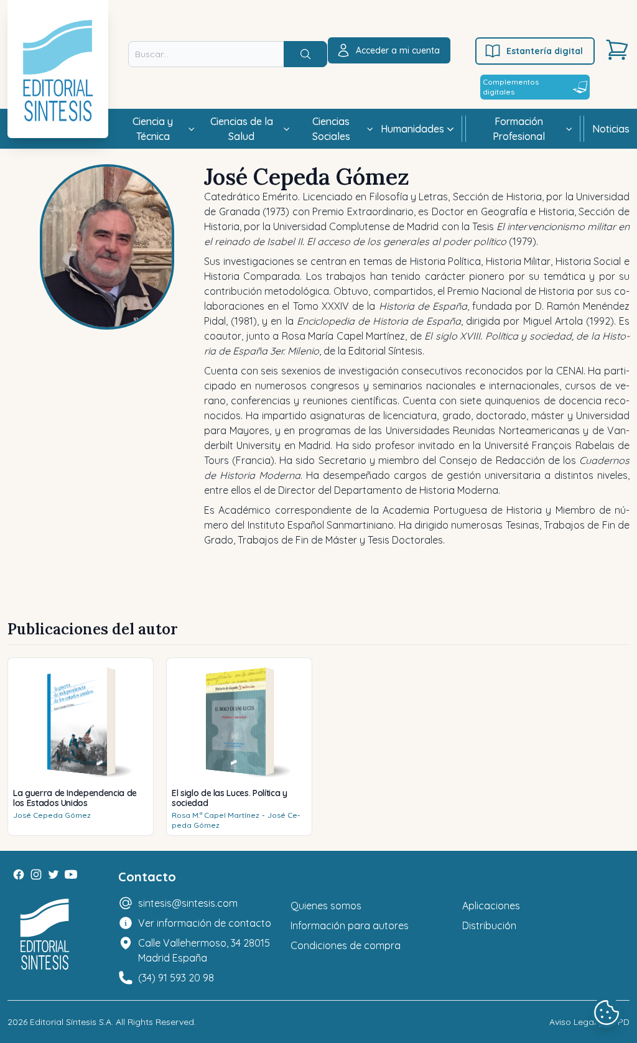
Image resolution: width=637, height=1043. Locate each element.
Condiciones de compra (346, 945)
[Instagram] (36, 874)
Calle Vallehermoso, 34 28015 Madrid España (204, 950)
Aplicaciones (491, 905)
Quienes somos (326, 905)
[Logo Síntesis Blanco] (45, 934)
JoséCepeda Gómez (52, 815)
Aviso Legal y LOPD (589, 1021)
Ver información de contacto (204, 923)
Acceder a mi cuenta (398, 50)
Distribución (489, 925)
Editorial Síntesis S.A (70, 1021)
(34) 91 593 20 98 (176, 977)
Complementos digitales (511, 86)
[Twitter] (53, 874)
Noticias (611, 129)
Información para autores (350, 925)
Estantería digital (544, 51)
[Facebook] (18, 874)
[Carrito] (617, 49)
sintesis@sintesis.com (188, 903)
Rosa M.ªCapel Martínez (215, 815)
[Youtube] (71, 874)
